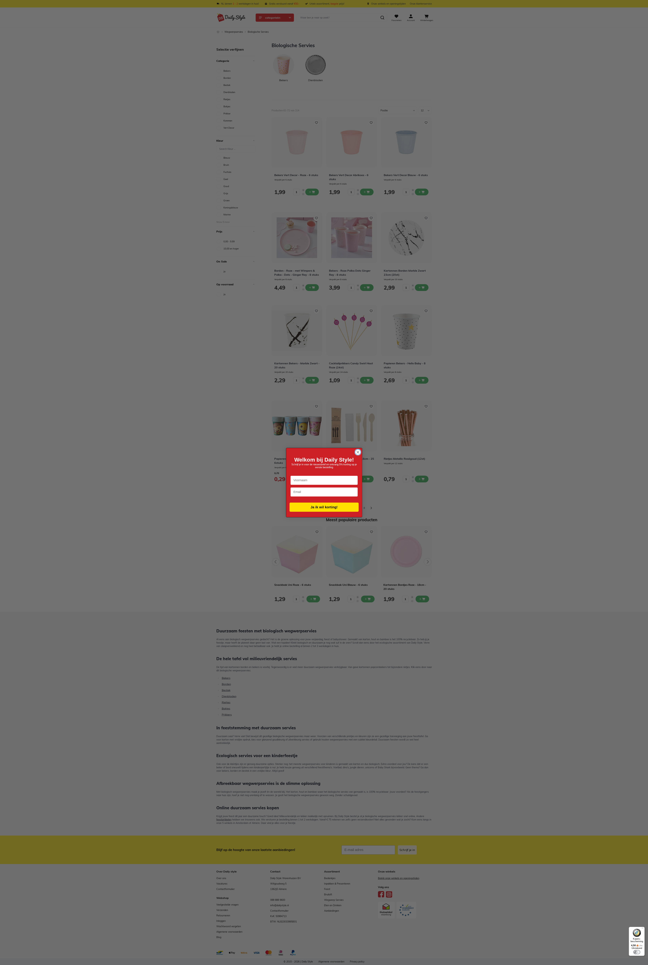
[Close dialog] (358, 452)
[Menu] (643, 929)
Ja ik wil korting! (324, 507)
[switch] (636, 952)
